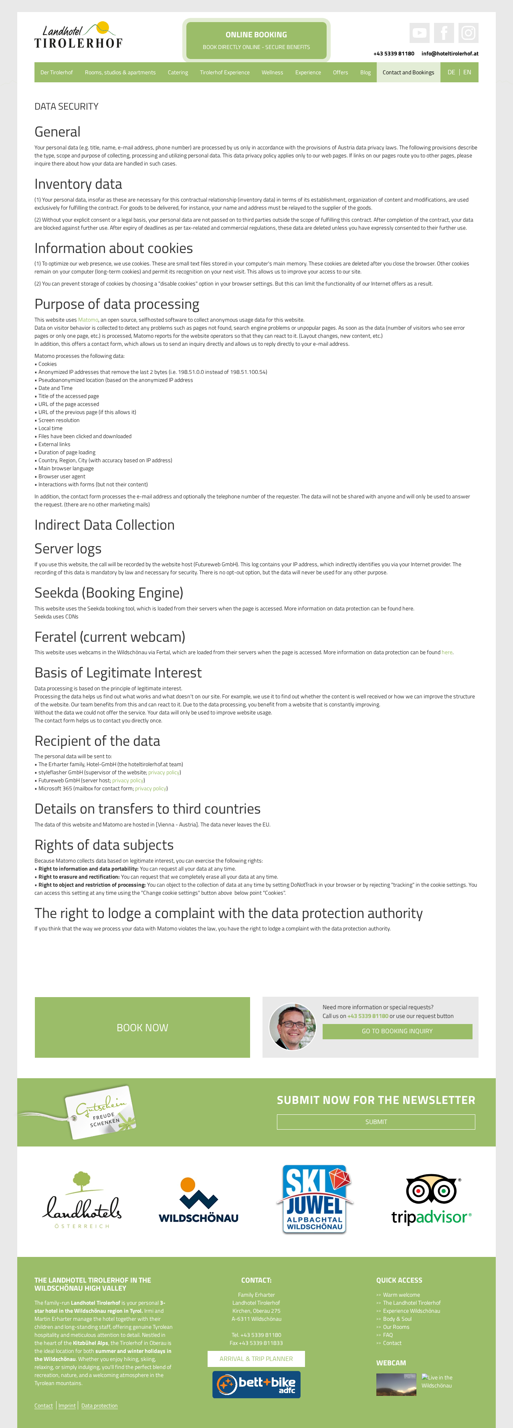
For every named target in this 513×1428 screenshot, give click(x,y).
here (447, 652)
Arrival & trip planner (256, 1358)
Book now (142, 1027)
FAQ (388, 1334)
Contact (392, 1342)
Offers (340, 72)
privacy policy (163, 772)
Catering (178, 72)
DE (451, 72)
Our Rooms (396, 1326)
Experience (308, 72)
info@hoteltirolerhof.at (450, 53)
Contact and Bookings (408, 72)
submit (376, 1121)
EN (467, 72)
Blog (365, 72)
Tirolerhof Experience (225, 72)
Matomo (88, 319)
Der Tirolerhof (56, 72)
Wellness (272, 72)
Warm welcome (401, 1294)
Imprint (67, 1405)
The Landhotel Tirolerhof (412, 1302)
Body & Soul (397, 1318)
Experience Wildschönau (411, 1310)
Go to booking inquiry (397, 1031)
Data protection (99, 1405)
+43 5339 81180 (394, 53)
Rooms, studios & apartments (120, 72)
